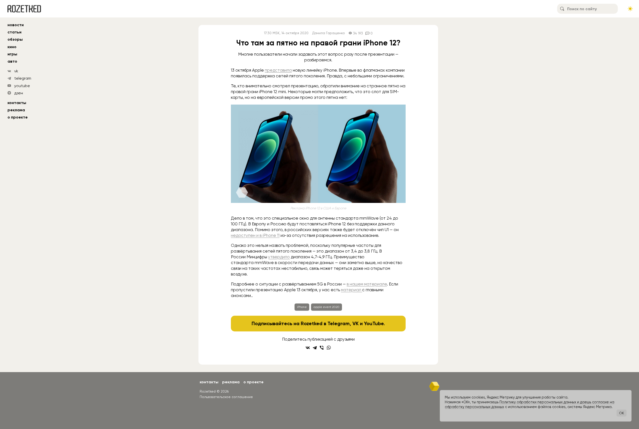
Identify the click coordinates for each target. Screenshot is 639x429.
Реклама (16, 110)
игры (12, 54)
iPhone (302, 307)
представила (278, 70)
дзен (18, 93)
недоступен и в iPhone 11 (255, 235)
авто (12, 61)
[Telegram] (315, 348)
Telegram (338, 323)
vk (16, 71)
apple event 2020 (326, 307)
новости (15, 24)
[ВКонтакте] (308, 348)
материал (351, 289)
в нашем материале (367, 284)
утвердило (279, 256)
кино (11, 46)
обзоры (15, 39)
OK (621, 413)
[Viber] (322, 348)
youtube (22, 85)
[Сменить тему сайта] (630, 9)
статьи (14, 32)
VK (355, 323)
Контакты (16, 102)
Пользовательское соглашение (226, 397)
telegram (22, 78)
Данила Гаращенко (328, 33)
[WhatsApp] (329, 348)
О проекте (17, 117)
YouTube (374, 323)
